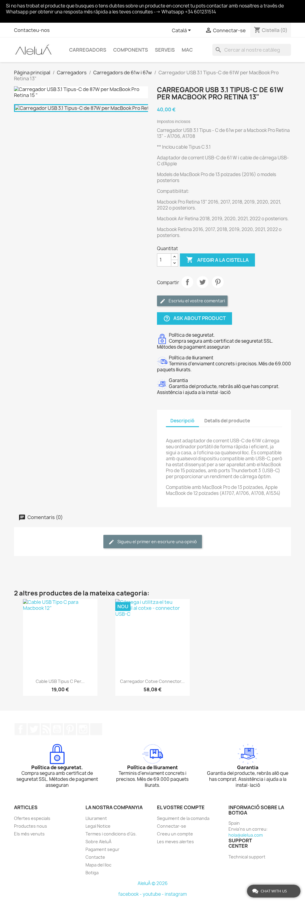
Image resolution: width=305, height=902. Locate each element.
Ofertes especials (32, 818)
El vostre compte (181, 807)
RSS (45, 729)
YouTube (57, 729)
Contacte (95, 857)
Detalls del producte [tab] (227, 421)
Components (130, 50)
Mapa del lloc (98, 865)
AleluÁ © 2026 (153, 883)
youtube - (154, 894)
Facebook (21, 729)
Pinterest (218, 282)
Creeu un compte (175, 834)
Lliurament (96, 818)
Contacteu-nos (32, 30)
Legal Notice (98, 826)
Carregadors (87, 50)
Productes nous (30, 826)
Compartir (187, 282)
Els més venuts (29, 834)
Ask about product (194, 318)
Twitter (34, 729)
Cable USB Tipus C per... (60, 681)
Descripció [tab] (182, 421)
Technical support (246, 857)
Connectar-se (171, 826)
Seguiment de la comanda (183, 818)
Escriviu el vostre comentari (196, 301)
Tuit (202, 282)
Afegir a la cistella (217, 259)
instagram (176, 894)
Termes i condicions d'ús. (111, 834)
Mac (187, 50)
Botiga (92, 872)
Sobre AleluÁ (98, 841)
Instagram (83, 729)
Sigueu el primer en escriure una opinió (156, 541)
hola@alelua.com (245, 835)
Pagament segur (102, 849)
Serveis (165, 50)
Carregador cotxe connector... (152, 681)
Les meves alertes (175, 841)
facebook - (130, 894)
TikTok (96, 729)
